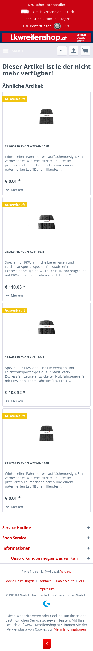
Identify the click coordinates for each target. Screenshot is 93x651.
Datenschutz (65, 581)
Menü (17, 51)
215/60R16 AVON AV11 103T (24, 252)
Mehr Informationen (70, 629)
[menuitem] (12, 51)
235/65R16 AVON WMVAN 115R (27, 146)
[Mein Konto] (73, 51)
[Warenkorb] (85, 51)
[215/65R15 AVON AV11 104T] (46, 326)
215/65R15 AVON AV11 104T (24, 357)
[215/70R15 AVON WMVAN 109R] (46, 432)
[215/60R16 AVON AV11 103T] (46, 221)
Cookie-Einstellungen (19, 581)
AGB (82, 581)
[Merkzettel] (62, 51)
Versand (65, 571)
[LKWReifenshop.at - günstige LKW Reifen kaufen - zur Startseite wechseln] (46, 38)
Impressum (46, 589)
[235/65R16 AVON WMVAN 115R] (46, 115)
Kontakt (45, 581)
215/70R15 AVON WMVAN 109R (27, 463)
